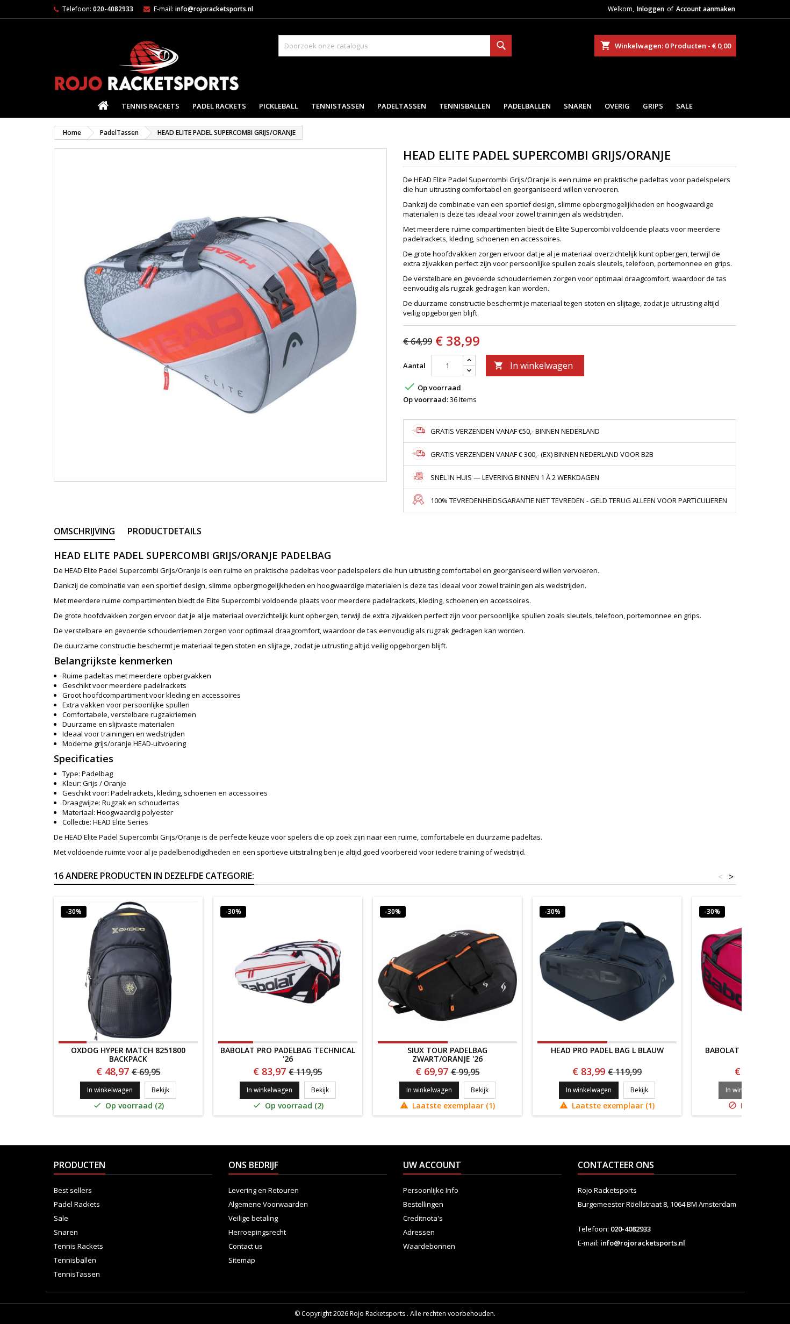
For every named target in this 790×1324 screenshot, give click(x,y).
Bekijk (164, 1089)
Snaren (578, 106)
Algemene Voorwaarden (268, 1204)
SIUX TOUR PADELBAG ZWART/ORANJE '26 (447, 1054)
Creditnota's (423, 1218)
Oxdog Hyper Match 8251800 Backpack (128, 1054)
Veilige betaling (253, 1218)
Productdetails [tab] (164, 531)
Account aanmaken (705, 8)
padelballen (527, 106)
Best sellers (73, 1190)
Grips (653, 106)
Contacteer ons (616, 1165)
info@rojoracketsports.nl (214, 8)
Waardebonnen (429, 1246)
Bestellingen (423, 1204)
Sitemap (241, 1260)
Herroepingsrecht (257, 1232)
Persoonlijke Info (430, 1190)
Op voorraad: (425, 399)
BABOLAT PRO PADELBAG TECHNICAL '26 (287, 1054)
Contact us (245, 1246)
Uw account (432, 1165)
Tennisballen (465, 106)
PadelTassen (401, 106)
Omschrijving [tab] (84, 531)
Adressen (419, 1232)
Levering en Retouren (263, 1190)
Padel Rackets (219, 106)
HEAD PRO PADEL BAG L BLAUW (607, 1050)
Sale (684, 106)
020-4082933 (113, 8)
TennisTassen (337, 106)
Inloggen (650, 8)
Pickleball (278, 106)
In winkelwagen (533, 365)
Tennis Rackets (150, 106)
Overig (617, 106)
